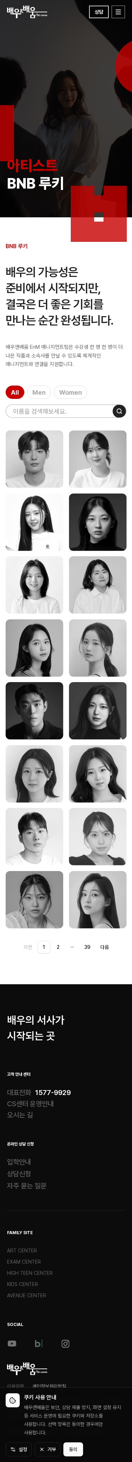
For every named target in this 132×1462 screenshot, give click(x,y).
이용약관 (15, 1386)
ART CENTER (22, 1250)
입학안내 (19, 1162)
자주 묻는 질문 (26, 1186)
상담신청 (19, 1174)
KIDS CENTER (22, 1284)
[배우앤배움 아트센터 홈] (27, 1368)
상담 (99, 12)
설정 (23, 1449)
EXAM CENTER (24, 1262)
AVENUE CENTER (26, 1295)
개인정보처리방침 (49, 1386)
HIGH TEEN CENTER (30, 1273)
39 (87, 947)
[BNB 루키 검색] (119, 411)
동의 (73, 1449)
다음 (104, 947)
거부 (52, 1449)
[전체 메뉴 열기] (118, 12)
